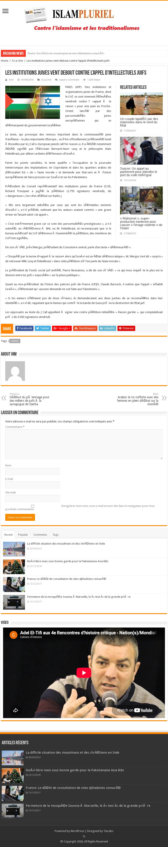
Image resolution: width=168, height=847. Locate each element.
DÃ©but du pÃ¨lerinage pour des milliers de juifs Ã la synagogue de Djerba (29, 399)
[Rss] (84, 836)
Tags (55, 534)
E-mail (9, 479)
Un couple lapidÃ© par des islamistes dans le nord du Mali (139, 122)
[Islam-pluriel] (84, 22)
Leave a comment (69, 79)
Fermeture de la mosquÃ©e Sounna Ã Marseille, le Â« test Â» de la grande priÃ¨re (79, 596)
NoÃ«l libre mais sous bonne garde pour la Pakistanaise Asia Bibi (67, 561)
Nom (8, 465)
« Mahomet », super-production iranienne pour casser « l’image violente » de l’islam (141, 223)
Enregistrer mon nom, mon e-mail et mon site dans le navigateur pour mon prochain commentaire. (80, 507)
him (11, 79)
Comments (40, 534)
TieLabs (108, 831)
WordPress (77, 831)
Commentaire (14, 427)
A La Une (17, 60)
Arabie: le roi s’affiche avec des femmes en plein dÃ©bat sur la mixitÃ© (137, 399)
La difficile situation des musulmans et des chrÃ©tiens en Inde (66, 543)
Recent (8, 534)
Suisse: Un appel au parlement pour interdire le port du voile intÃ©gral (138, 172)
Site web (10, 492)
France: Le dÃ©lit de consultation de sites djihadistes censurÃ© (65, 53)
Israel (15, 341)
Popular (23, 534)
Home (4, 60)
